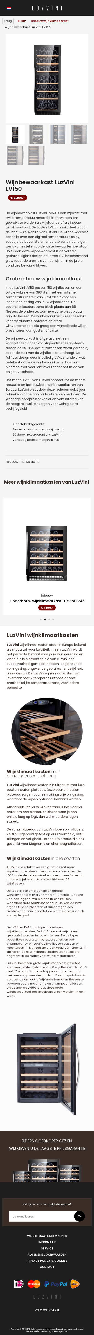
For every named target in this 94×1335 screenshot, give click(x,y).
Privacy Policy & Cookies (47, 1261)
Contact (47, 1267)
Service (47, 1248)
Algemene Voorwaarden (47, 1255)
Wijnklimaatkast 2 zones (47, 1236)
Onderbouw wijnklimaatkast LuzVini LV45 (47, 601)
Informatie (47, 1242)
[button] (41, 619)
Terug (8, 21)
